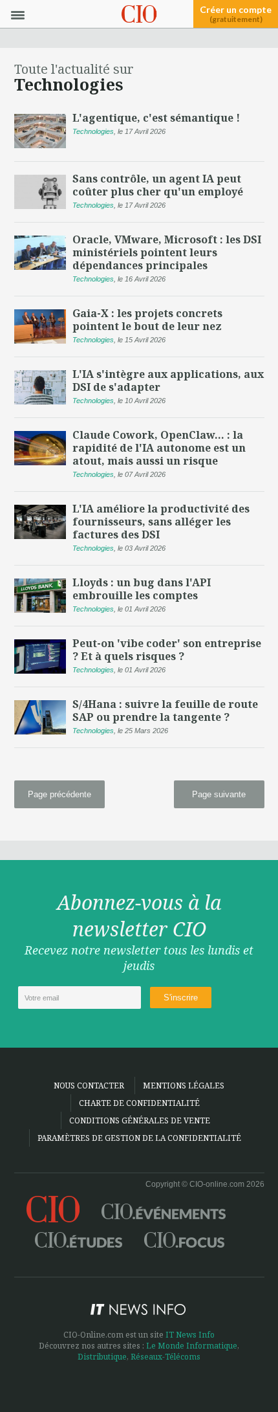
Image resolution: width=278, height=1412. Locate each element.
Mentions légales (183, 1085)
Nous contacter (89, 1085)
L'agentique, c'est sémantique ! (156, 118)
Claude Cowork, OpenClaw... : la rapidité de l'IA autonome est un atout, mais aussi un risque (159, 448)
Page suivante (219, 794)
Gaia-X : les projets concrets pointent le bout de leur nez (147, 319)
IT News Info (190, 1334)
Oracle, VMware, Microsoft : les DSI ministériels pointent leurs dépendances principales (166, 252)
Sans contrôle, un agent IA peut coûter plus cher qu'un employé (157, 185)
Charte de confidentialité (139, 1103)
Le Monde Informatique (191, 1345)
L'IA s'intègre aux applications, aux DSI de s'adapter (168, 380)
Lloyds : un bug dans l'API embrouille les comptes (141, 588)
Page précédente (59, 794)
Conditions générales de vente (139, 1120)
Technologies (93, 131)
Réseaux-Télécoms (165, 1356)
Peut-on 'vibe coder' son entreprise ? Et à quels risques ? (166, 649)
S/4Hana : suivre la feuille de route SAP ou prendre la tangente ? (165, 710)
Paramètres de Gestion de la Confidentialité (139, 1137)
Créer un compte (236, 14)
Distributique (102, 1356)
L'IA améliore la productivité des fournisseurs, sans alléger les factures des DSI (161, 522)
